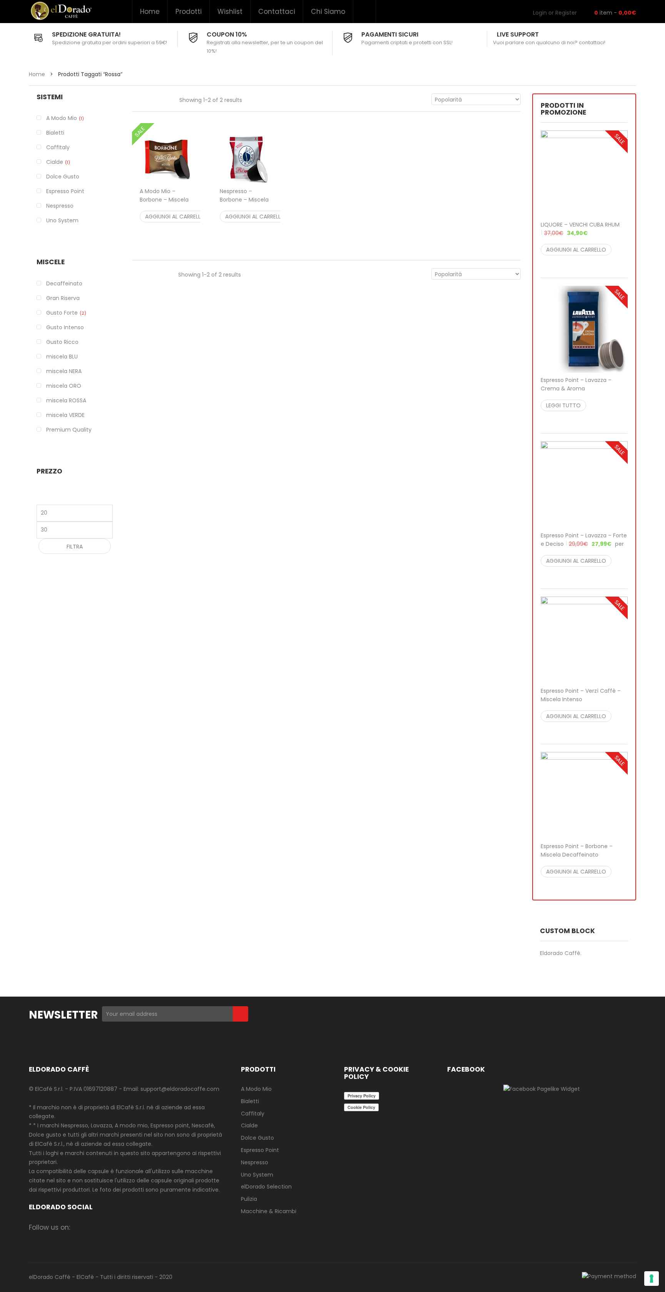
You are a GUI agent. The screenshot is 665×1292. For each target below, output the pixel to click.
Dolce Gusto (257, 1138)
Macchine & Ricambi (268, 1211)
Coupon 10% (227, 34)
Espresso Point (260, 1150)
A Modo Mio (61, 118)
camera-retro (95, 1227)
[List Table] (167, 99)
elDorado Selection (266, 1186)
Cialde (54, 162)
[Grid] (136, 99)
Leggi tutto (563, 405)
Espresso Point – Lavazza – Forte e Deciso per (584, 544)
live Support (518, 34)
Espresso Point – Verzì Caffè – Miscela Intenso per (581, 699)
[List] (152, 99)
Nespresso (254, 1162)
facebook (80, 1227)
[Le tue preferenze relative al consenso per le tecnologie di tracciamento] (651, 1278)
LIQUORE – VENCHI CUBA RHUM (580, 229)
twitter (110, 1227)
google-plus (125, 1227)
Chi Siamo (328, 11)
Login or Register (555, 13)
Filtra (75, 546)
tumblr (170, 1227)
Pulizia (249, 1199)
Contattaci (276, 11)
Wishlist (229, 11)
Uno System (257, 1175)
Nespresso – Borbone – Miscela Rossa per (245, 203)
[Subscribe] (240, 1014)
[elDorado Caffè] (61, 11)
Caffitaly (252, 1113)
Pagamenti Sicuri (389, 34)
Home (150, 11)
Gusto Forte (62, 313)
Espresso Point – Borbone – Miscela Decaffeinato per (581, 854)
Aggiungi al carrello (175, 216)
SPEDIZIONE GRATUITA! (86, 34)
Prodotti (188, 11)
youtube (155, 1227)
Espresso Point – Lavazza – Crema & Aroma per (581, 388)
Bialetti (250, 1101)
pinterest (140, 1227)
